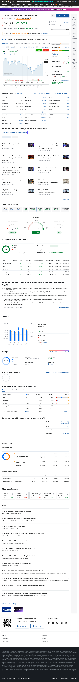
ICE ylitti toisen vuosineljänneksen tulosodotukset (12, 191)
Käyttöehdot (54, 678)
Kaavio (10, 39)
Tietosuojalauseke (64, 678)
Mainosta (44, 638)
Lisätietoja (44, 635)
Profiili (11, 43)
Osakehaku (12, 6)
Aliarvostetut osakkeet (72, 6)
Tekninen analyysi (10, 204)
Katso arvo (65, 22)
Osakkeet (5, 6)
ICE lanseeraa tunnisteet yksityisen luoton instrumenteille (48, 169)
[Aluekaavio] (6, 47)
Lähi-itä (52, 6)
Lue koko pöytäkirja (64, 307)
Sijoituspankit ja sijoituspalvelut (65, 422)
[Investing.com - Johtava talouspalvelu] (8, 1)
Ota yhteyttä (45, 641)
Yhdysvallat (66, 433)
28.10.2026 (43, 114)
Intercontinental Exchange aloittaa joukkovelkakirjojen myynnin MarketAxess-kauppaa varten (12, 170)
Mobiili (4, 635)
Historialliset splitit (36, 43)
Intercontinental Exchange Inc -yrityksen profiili (23, 418)
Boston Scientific (48, 493)
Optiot (43, 43)
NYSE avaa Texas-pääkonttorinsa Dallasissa (12, 145)
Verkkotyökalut (6, 641)
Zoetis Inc (5, 493)
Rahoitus (67, 426)
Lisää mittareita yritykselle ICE (61, 93)
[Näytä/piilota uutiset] (37, 47)
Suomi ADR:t (36, 6)
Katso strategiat (44, 33)
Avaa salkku (5, 638)
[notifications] (73, 1)
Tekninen (38, 39)
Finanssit (30, 39)
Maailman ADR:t (29, 6)
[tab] (5, 209)
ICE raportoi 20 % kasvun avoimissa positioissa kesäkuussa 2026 (48, 191)
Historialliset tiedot (25, 43)
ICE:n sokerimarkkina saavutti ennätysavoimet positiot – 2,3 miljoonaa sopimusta (14, 158)
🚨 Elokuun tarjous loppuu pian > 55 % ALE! (42, 1)
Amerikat (42, 6)
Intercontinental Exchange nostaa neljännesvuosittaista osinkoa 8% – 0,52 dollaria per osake (48, 146)
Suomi (17, 6)
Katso (27, 411)
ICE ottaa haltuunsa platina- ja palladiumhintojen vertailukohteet (48, 181)
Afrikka (64, 6)
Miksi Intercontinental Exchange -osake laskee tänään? (14, 181)
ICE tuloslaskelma (10, 372)
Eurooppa (47, 6)
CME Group (60, 493)
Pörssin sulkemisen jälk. (10, 28)
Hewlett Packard (34, 493)
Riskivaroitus (74, 678)
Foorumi (44, 39)
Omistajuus (17, 43)
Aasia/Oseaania (58, 6)
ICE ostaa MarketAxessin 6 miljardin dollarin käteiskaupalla (48, 157)
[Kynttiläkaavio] (4, 47)
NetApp (19, 493)
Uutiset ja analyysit (20, 39)
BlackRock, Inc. (7, 478)
